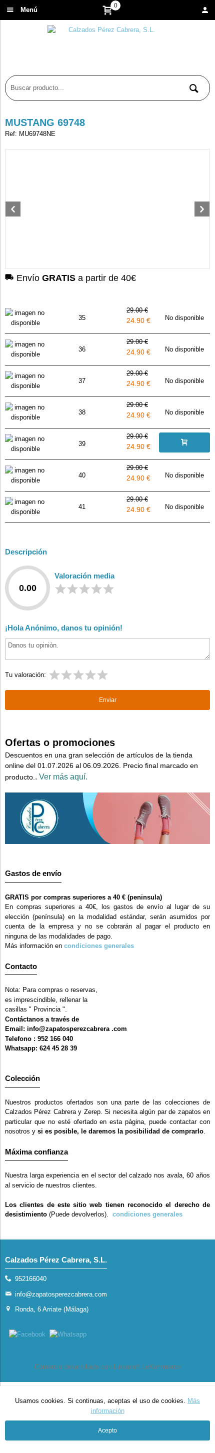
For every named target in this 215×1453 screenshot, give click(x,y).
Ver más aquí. (63, 776)
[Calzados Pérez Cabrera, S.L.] (107, 50)
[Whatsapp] (68, 1334)
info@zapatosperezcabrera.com (61, 1294)
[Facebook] (27, 1334)
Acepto (107, 1430)
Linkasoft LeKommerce (147, 1366)
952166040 (30, 1278)
